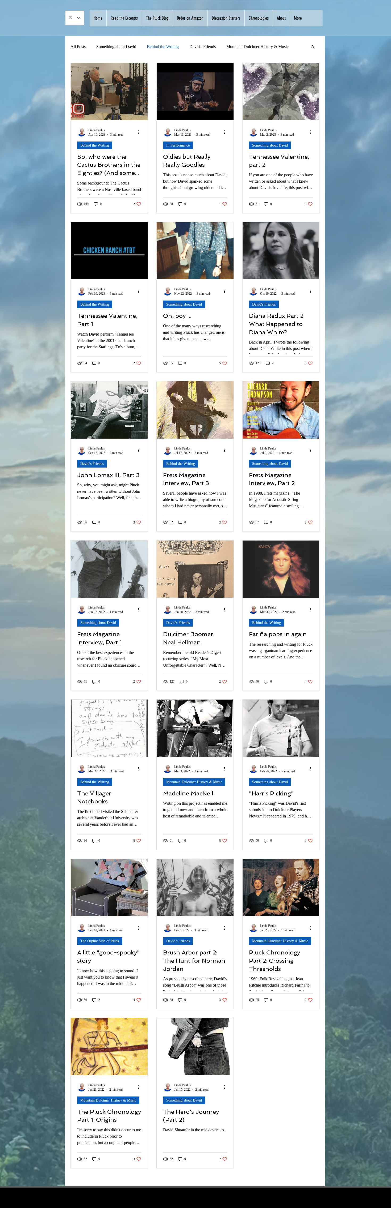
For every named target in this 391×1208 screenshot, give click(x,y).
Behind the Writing (163, 46)
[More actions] (140, 132)
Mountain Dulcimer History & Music (194, 782)
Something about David (116, 46)
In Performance (178, 145)
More (230, 46)
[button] (312, 47)
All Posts (78, 46)
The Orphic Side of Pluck (99, 941)
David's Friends (202, 46)
